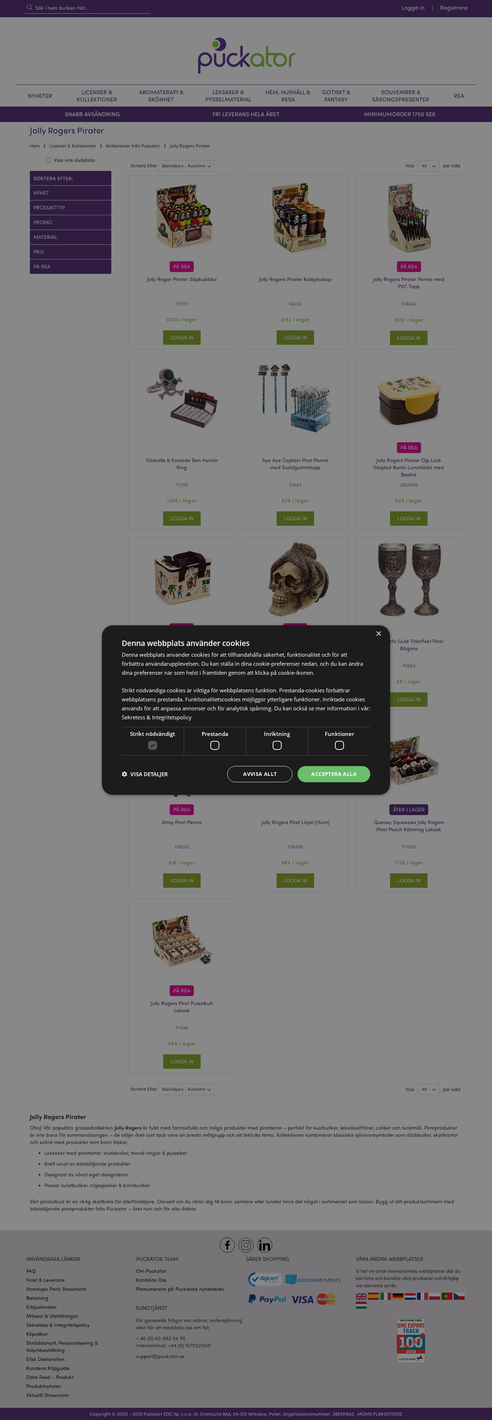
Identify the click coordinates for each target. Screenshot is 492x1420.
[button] (145, 774)
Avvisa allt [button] (260, 773)
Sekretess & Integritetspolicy (157, 716)
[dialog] (246, 710)
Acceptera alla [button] (334, 773)
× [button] (378, 634)
